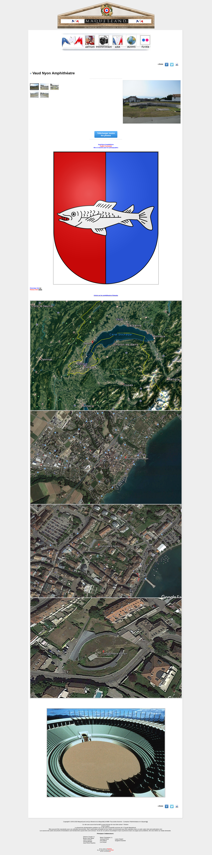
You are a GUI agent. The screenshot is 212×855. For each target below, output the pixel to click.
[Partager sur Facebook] (166, 66)
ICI (40, 288)
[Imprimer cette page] (177, 66)
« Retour (160, 64)
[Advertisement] (105, 58)
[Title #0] (151, 103)
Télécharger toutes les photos (106, 134)
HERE (40, 289)
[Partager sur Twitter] (172, 66)
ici (147, 821)
